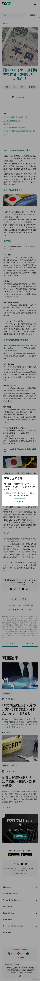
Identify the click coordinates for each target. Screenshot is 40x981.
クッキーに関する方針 (21, 495)
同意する (20, 502)
